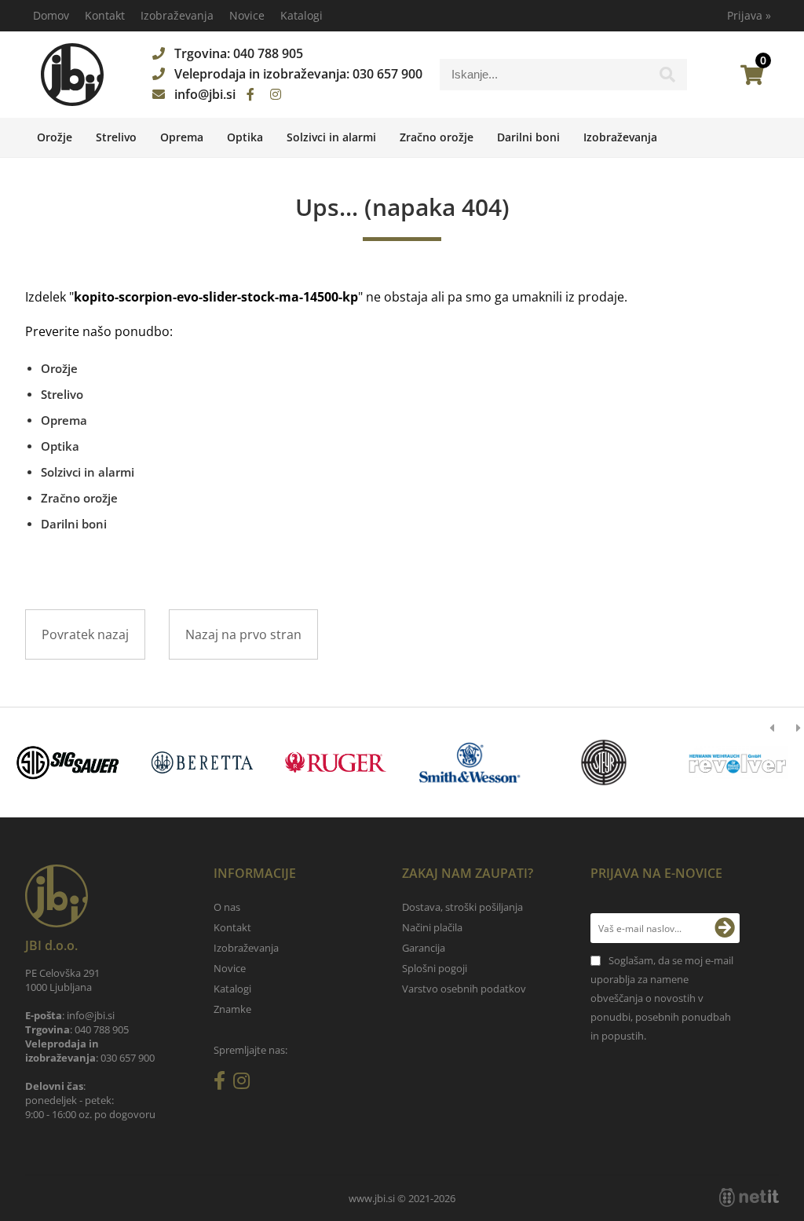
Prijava (749, 15)
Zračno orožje (436, 137)
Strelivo (116, 137)
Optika (245, 137)
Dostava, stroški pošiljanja (462, 907)
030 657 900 (387, 73)
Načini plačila (432, 927)
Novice (247, 15)
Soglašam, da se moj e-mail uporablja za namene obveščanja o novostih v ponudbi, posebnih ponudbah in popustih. (661, 998)
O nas (227, 907)
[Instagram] (275, 94)
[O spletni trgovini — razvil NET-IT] (749, 1197)
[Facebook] (250, 94)
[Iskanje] (667, 78)
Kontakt (105, 15)
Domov (51, 15)
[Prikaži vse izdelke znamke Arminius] (737, 762)
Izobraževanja (177, 15)
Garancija (423, 948)
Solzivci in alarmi (331, 137)
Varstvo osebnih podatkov (464, 989)
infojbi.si (205, 94)
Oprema (181, 137)
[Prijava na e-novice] (725, 928)
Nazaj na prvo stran (243, 634)
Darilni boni (528, 137)
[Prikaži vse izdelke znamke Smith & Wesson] (469, 762)
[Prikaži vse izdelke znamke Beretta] (202, 762)
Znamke (232, 1009)
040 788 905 (268, 53)
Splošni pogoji (434, 968)
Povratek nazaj (85, 634)
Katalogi (301, 15)
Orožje (54, 137)
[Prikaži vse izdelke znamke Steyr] (604, 762)
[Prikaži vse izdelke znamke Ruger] (336, 762)
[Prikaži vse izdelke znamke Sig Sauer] (68, 762)
